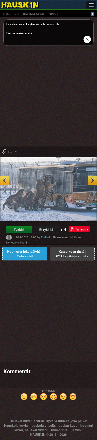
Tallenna (81, 229)
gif (17, 13)
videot (53, 13)
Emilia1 (45, 237)
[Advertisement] (48, 97)
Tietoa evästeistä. (19, 33)
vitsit (7, 13)
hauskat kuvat (33, 13)
